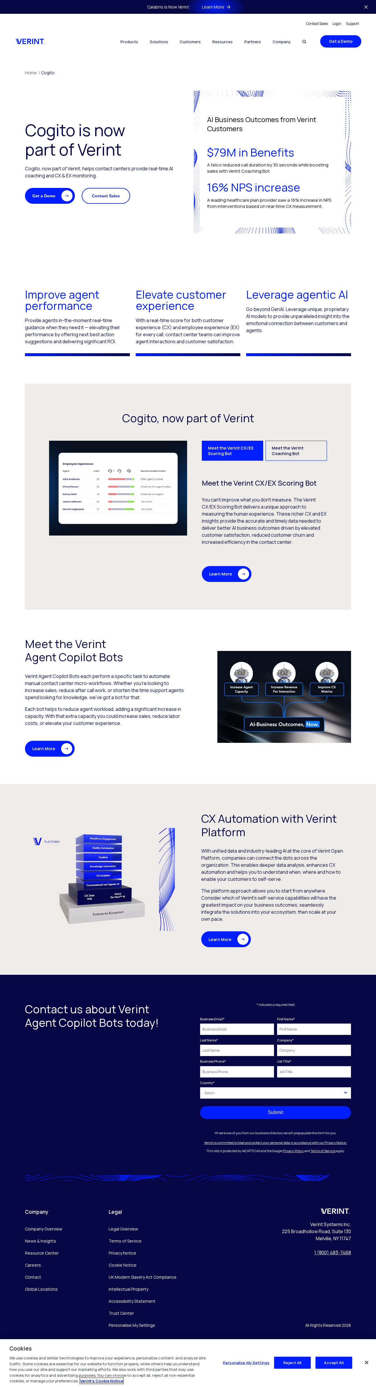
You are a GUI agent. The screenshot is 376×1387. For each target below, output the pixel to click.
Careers (33, 1265)
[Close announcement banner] (366, 7)
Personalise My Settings (132, 1325)
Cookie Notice (123, 1265)
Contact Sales (317, 23)
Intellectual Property (128, 1289)
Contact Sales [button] (106, 195)
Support (352, 23)
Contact (33, 1277)
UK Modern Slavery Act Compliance (143, 1277)
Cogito (48, 72)
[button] (50, 196)
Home (32, 72)
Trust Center (121, 1313)
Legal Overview (123, 1229)
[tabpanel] (188, 511)
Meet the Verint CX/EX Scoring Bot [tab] (231, 450)
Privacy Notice (122, 1253)
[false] (366, 1362)
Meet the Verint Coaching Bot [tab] (287, 450)
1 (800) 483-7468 (332, 1252)
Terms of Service (322, 1151)
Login (337, 23)
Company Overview (43, 1229)
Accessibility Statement (132, 1301)
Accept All (333, 1362)
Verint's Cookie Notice (101, 1380)
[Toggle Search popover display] (304, 41)
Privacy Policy (293, 1151)
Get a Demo (340, 41)
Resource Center (42, 1253)
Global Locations (41, 1289)
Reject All (292, 1362)
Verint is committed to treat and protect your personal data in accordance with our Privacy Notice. (275, 1142)
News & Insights (40, 1241)
